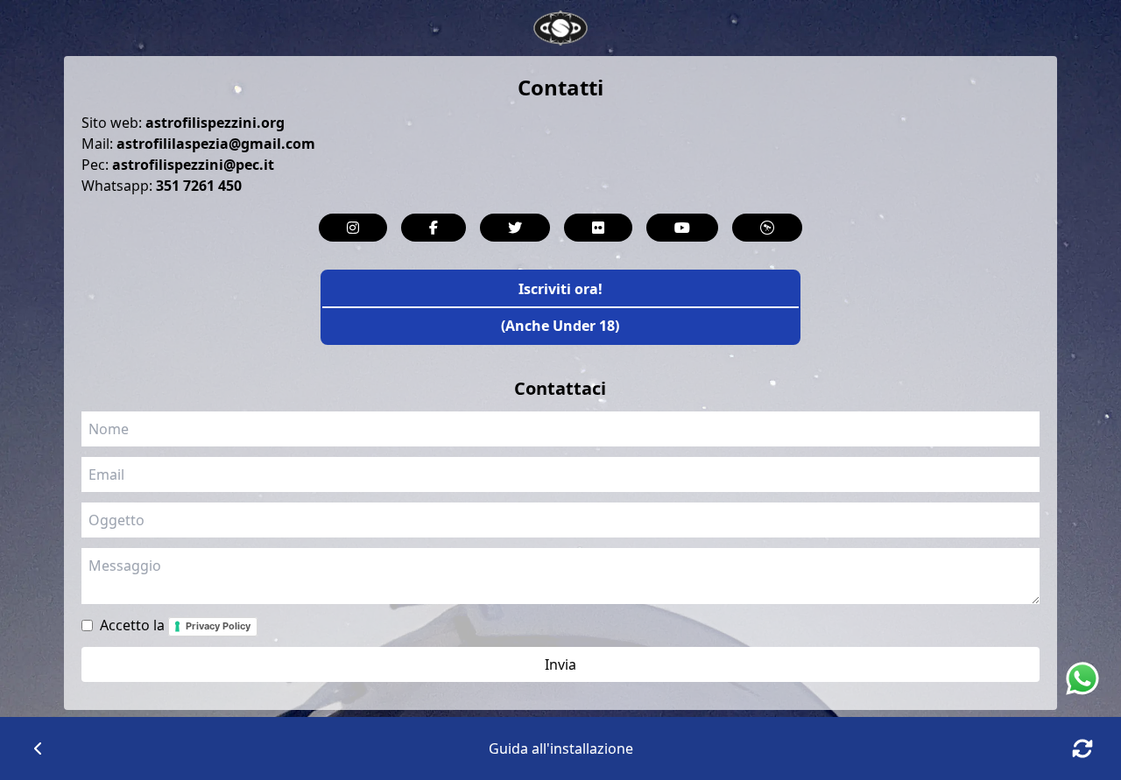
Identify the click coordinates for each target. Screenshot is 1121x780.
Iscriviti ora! (560, 289)
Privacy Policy (218, 626)
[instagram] (353, 228)
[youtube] (682, 228)
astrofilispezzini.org (215, 122)
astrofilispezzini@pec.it (193, 164)
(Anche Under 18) (560, 325)
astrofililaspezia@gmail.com (215, 143)
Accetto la (175, 625)
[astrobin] (767, 228)
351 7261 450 (199, 185)
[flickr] (598, 228)
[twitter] (515, 228)
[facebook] (433, 228)
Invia (560, 664)
